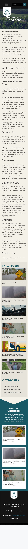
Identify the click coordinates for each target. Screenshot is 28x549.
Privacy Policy (7, 515)
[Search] (24, 4)
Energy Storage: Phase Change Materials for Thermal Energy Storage (13, 354)
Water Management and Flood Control (13, 393)
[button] (6, 5)
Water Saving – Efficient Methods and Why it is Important (13, 336)
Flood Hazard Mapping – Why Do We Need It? (13, 282)
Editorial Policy (14, 518)
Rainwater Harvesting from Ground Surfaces (12, 372)
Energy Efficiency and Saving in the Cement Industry (12, 318)
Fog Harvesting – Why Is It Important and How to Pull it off (13, 300)
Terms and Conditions (19, 515)
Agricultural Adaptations (11, 386)
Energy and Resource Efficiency (13, 389)
